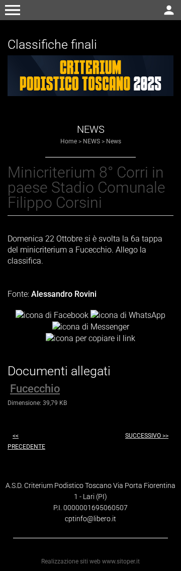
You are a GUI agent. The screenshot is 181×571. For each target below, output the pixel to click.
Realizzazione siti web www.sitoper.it (90, 561)
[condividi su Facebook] (52, 315)
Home (68, 141)
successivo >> (146, 435)
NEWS (91, 141)
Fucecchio (35, 388)
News (113, 141)
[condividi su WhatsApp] (127, 315)
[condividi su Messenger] (90, 326)
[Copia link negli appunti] (90, 338)
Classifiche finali (52, 44)
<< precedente (26, 441)
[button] (13, 10)
